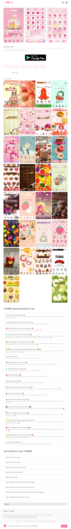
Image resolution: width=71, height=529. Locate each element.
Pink (30, 66)
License (54, 521)
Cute (36, 66)
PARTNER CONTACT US (29, 521)
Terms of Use (39, 521)
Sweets (7, 66)
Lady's (42, 66)
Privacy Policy (47, 521)
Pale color (15, 66)
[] (65, 504)
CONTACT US (18, 521)
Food (23, 66)
